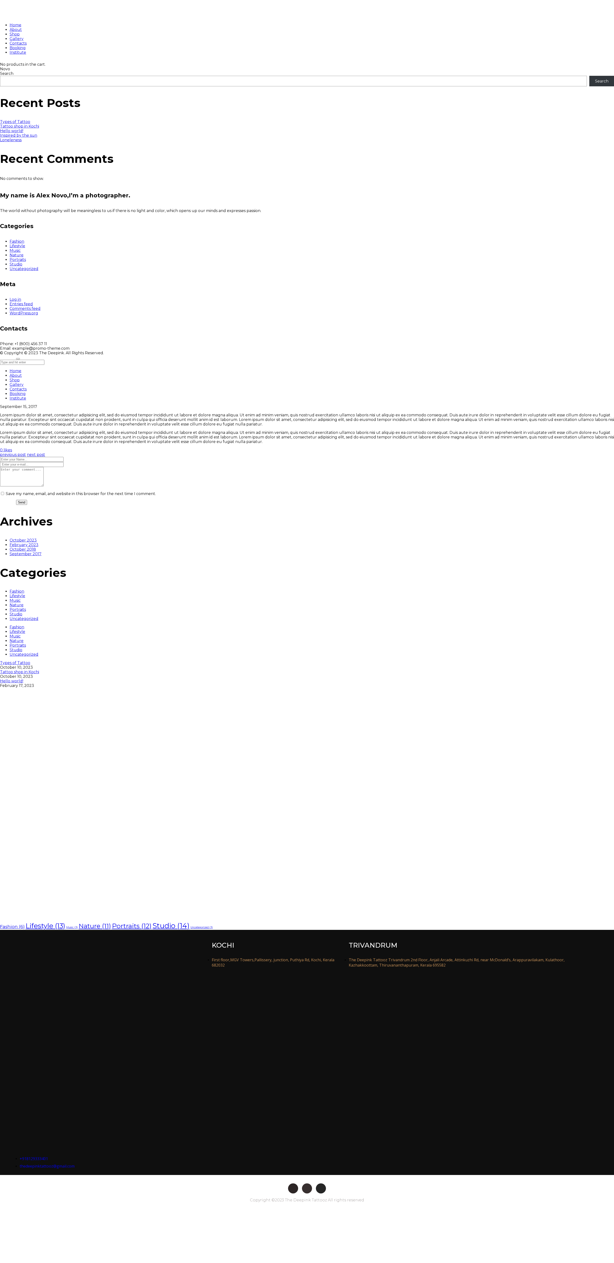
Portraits (18, 259)
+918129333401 (34, 1158)
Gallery (17, 384)
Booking (18, 393)
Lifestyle (17, 246)
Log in (15, 299)
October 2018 (23, 549)
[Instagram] (321, 1188)
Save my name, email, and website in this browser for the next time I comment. (81, 493)
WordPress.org (24, 313)
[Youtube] (307, 1188)
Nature (17, 255)
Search (6, 73)
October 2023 (23, 540)
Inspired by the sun (18, 135)
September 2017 (25, 554)
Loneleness (11, 140)
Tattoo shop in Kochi (19, 126)
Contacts (18, 389)
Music (15, 250)
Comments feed (25, 308)
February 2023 (24, 545)
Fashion (17, 241)
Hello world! (11, 131)
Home (15, 371)
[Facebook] (293, 1188)
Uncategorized (24, 268)
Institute (18, 398)
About (16, 375)
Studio (16, 264)
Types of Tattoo (15, 121)
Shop (15, 380)
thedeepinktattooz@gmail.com (47, 1166)
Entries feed (21, 304)
